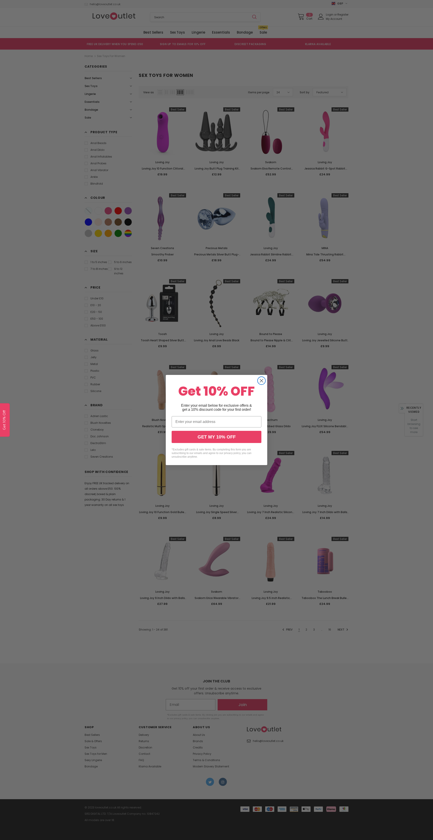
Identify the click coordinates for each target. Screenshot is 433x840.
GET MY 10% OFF (217, 436)
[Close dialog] (261, 381)
